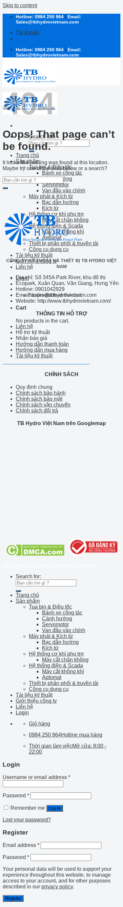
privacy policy (57, 886)
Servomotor (55, 184)
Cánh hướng (57, 618)
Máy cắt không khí (63, 671)
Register (13, 898)
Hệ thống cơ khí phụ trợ (56, 654)
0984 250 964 (49, 16)
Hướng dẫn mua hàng (42, 350)
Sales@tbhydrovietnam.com (47, 21)
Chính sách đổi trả (37, 410)
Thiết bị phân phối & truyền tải (63, 683)
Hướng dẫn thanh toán (42, 344)
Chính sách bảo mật (39, 399)
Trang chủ (27, 155)
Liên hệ (24, 267)
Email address (21, 845)
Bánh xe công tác (62, 173)
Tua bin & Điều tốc (50, 607)
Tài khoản (27, 32)
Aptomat (51, 677)
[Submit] (5, 188)
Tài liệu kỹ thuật (34, 255)
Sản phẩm (28, 601)
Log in (54, 808)
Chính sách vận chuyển (43, 404)
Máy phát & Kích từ (51, 196)
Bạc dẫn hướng (60, 202)
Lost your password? (27, 819)
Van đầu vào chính (63, 190)
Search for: (28, 576)
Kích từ (50, 648)
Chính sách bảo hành (41, 393)
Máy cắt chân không (65, 659)
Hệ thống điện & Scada (56, 665)
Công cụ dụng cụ (49, 689)
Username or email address (36, 777)
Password (16, 795)
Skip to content (20, 5)
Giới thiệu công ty (36, 701)
